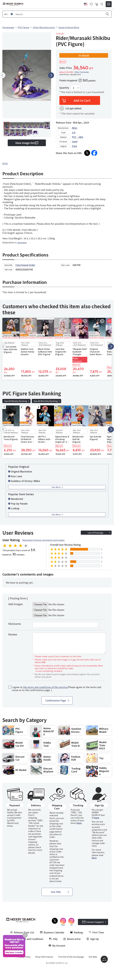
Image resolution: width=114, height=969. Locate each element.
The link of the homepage (71, 956)
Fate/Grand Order (25, 265)
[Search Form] (101, 4)
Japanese (22, 242)
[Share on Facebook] (94, 153)
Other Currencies (81, 72)
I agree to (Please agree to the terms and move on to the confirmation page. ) (56, 689)
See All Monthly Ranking (46, 401)
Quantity (64, 87)
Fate (74, 146)
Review (12, 634)
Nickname (14, 624)
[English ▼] (85, 3)
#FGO (5, 163)
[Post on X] (87, 153)
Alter (74, 128)
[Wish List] (91, 4)
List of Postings (95, 532)
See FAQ (56, 892)
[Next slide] (51, 75)
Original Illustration (21, 471)
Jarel (74, 141)
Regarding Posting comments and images (43, 540)
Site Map (93, 956)
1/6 (73, 132)
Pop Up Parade (19, 503)
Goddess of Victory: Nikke (25, 481)
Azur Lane (16, 476)
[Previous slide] (3, 346)
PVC (74, 137)
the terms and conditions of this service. (45, 687)
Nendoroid (17, 499)
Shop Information (44, 956)
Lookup (15, 508)
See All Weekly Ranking (15, 401)
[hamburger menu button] (109, 4)
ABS (81, 137)
